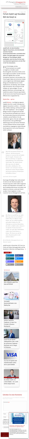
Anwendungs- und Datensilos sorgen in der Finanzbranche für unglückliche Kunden (17, 426)
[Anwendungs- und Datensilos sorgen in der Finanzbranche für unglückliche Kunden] (18, 418)
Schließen (27, 413)
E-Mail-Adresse (6, 418)
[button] (10, 255)
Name (6, 414)
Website (9, 102)
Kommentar (6, 402)
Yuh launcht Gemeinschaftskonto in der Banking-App (10, 303)
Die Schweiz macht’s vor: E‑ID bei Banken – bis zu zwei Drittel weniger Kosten (11, 381)
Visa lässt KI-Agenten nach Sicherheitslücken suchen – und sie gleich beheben (10, 362)
